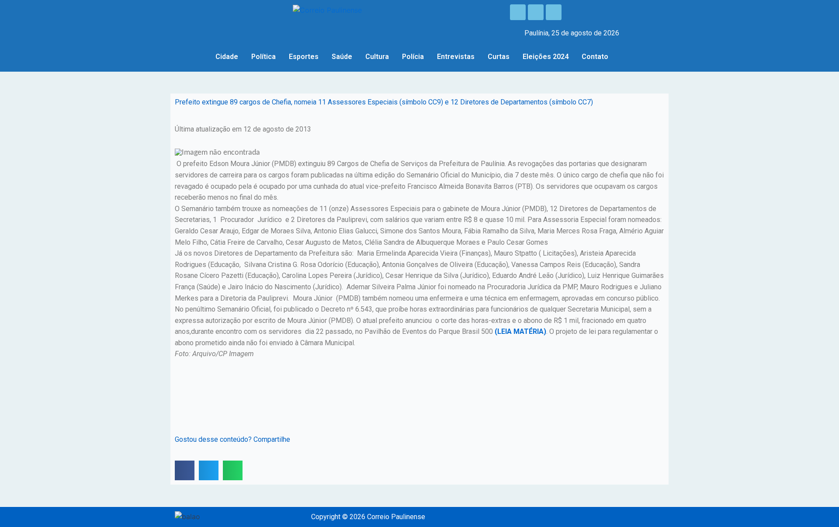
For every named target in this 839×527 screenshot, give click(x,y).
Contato (595, 56)
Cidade (226, 56)
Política (263, 56)
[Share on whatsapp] (233, 470)
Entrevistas (456, 56)
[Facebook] (518, 12)
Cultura (377, 56)
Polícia (413, 56)
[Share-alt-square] (554, 12)
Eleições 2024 (546, 56)
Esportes (304, 56)
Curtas (499, 56)
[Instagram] (536, 12)
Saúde (342, 56)
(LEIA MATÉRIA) (519, 331)
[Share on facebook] (184, 470)
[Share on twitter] (208, 470)
